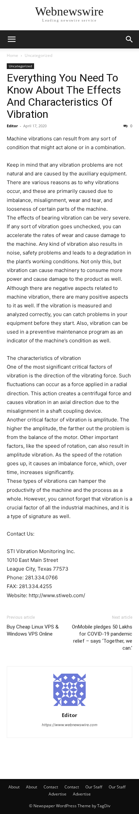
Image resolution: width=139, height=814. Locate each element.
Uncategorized (38, 55)
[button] (11, 39)
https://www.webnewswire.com (70, 724)
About (14, 787)
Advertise (57, 794)
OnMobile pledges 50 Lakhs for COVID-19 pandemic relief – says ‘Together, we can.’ (102, 637)
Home (12, 55)
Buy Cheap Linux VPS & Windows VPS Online (33, 630)
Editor (12, 125)
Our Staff (93, 787)
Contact (51, 787)
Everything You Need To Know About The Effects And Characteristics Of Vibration (64, 96)
